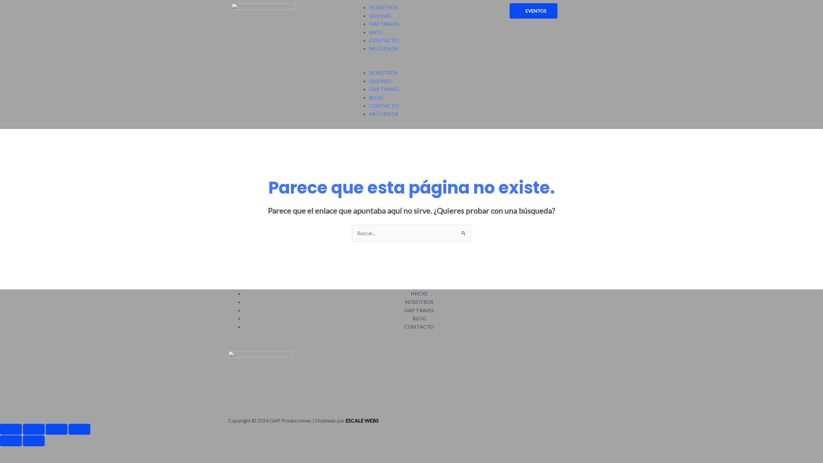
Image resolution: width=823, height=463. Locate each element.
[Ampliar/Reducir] (11, 429)
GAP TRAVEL (384, 24)
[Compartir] (57, 429)
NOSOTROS (383, 7)
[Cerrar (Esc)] (79, 429)
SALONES (380, 16)
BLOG (376, 32)
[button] (411, 64)
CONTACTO (384, 40)
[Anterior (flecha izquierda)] (11, 440)
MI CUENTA (383, 48)
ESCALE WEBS (362, 420)
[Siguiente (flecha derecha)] (34, 440)
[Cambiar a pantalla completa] (34, 429)
